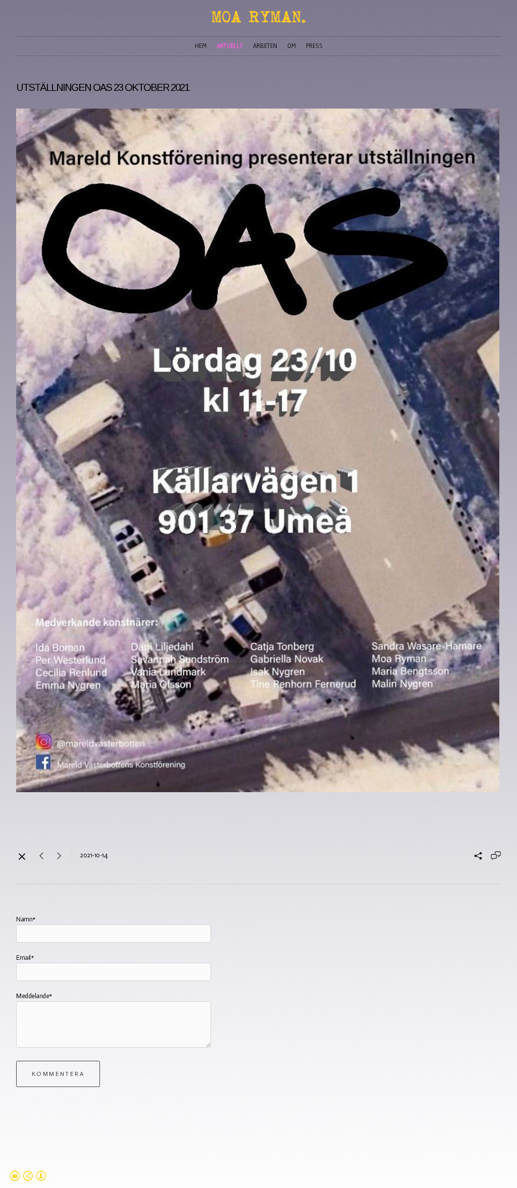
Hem (200, 45)
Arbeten (265, 45)
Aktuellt (230, 45)
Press (314, 45)
